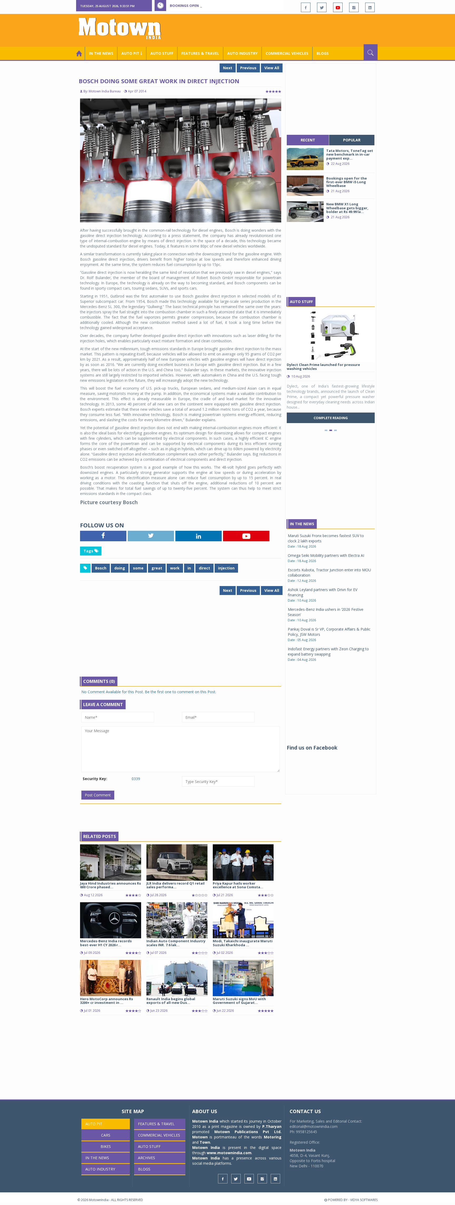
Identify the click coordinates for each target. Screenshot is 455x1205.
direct (204, 568)
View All (271, 67)
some (138, 568)
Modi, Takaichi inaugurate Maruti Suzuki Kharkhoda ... (243, 943)
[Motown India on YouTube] (338, 7)
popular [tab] (351, 139)
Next (227, 67)
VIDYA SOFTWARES (364, 1200)
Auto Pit (93, 1123)
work (175, 568)
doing (119, 568)
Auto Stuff (161, 53)
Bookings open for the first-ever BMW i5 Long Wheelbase (224, 5)
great (156, 568)
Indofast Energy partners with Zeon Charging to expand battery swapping (328, 651)
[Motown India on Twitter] (322, 7)
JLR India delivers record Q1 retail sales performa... (175, 885)
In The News (302, 523)
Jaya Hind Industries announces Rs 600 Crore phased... (110, 885)
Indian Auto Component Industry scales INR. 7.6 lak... (175, 943)
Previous (248, 67)
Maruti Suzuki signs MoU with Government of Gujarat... (239, 1000)
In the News (101, 53)
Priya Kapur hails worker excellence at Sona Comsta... (238, 885)
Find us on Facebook (312, 747)
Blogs (322, 53)
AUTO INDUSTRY (242, 53)
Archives (146, 1157)
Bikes (106, 1146)
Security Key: (95, 778)
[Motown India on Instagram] (354, 7)
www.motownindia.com (229, 1152)
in (189, 568)
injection (226, 568)
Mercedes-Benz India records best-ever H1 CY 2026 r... (106, 943)
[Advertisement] (282, 30)
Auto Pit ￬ (131, 53)
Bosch (100, 568)
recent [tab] (308, 139)
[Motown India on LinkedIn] (370, 7)
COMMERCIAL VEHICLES (287, 53)
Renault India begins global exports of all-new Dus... (170, 1000)
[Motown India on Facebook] (305, 7)
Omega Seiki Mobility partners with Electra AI (326, 555)
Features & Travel (200, 53)
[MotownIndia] (123, 28)
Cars (105, 1135)
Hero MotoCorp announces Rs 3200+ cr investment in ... (106, 1000)
